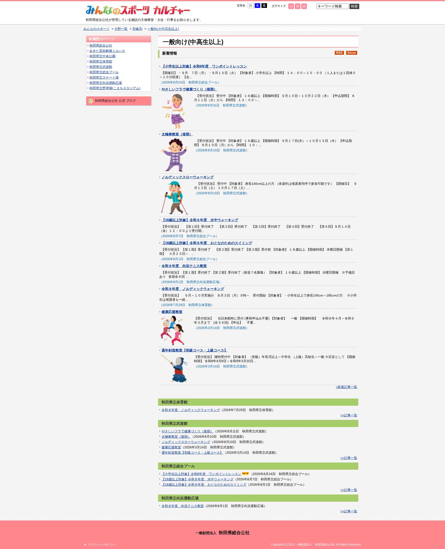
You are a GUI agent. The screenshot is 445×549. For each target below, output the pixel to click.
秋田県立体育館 (100, 61)
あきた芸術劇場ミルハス (107, 51)
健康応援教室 (172, 312)
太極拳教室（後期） (177, 134)
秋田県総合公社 (100, 45)
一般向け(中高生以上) (163, 29)
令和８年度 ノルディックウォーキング (193, 289)
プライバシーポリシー (102, 544)
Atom (351, 52)
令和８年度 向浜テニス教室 (184, 266)
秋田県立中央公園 (102, 56)
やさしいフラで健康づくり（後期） (189, 89)
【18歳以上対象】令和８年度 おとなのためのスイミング (207, 243)
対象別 (137, 29)
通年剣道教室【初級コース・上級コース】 (195, 350)
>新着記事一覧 (346, 387)
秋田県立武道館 (100, 67)
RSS (339, 52)
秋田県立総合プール (104, 72)
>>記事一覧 (348, 415)
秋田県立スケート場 (104, 77)
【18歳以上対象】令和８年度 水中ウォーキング (200, 220)
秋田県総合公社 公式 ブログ (115, 100)
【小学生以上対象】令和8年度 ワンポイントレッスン (204, 66)
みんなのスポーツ (96, 29)
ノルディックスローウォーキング (188, 177)
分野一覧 (120, 29)
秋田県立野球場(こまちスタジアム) (114, 88)
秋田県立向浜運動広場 (105, 83)
